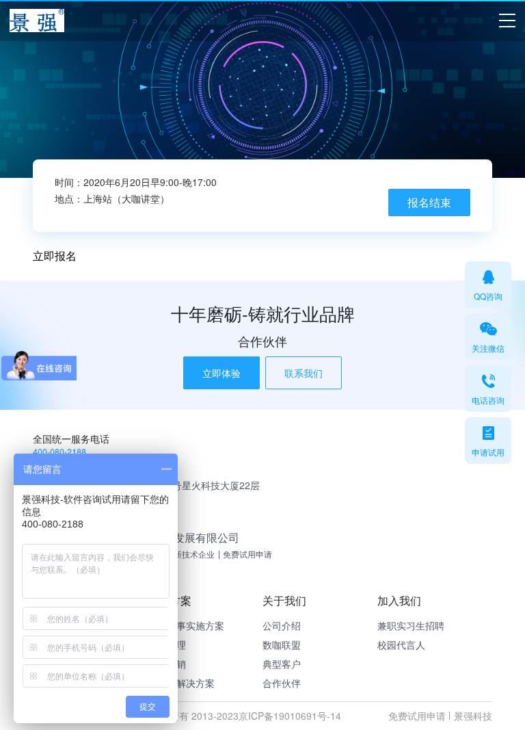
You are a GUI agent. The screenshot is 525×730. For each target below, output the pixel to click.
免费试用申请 (247, 554)
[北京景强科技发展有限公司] (37, 21)
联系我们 (303, 373)
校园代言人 (401, 644)
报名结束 (429, 202)
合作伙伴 (281, 683)
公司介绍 (281, 625)
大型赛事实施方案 (186, 625)
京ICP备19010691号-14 (290, 715)
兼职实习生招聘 (410, 625)
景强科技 (473, 715)
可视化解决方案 (181, 683)
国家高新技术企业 (182, 554)
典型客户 (281, 663)
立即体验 (221, 373)
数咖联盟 (281, 644)
